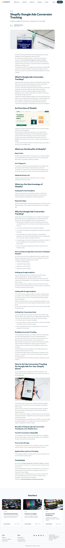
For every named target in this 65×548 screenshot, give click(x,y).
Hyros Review (20, 537)
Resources (16, 2)
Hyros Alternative (21, 539)
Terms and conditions (6, 539)
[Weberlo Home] (6, 2)
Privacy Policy (5, 540)
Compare (39, 2)
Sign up (59, 2)
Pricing (46, 2)
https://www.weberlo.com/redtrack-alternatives (32, 479)
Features (32, 2)
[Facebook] (34, 535)
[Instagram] (39, 535)
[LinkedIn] (41, 535)
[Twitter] (36, 535)
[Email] (43, 535)
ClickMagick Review (22, 540)
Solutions (24, 2)
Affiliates (4, 537)
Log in (53, 2)
